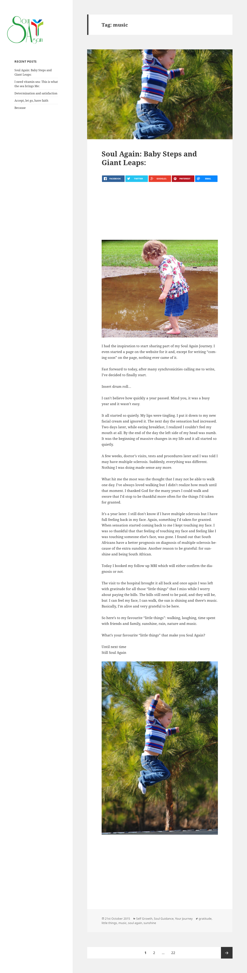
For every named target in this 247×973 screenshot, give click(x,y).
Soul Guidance (164, 919)
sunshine (150, 923)
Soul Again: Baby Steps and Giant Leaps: (149, 158)
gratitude (205, 919)
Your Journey (184, 919)
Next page (227, 953)
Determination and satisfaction (35, 93)
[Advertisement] (160, 211)
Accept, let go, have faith (31, 101)
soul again (135, 923)
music (122, 923)
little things (109, 923)
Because (20, 108)
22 (174, 952)
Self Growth (144, 919)
